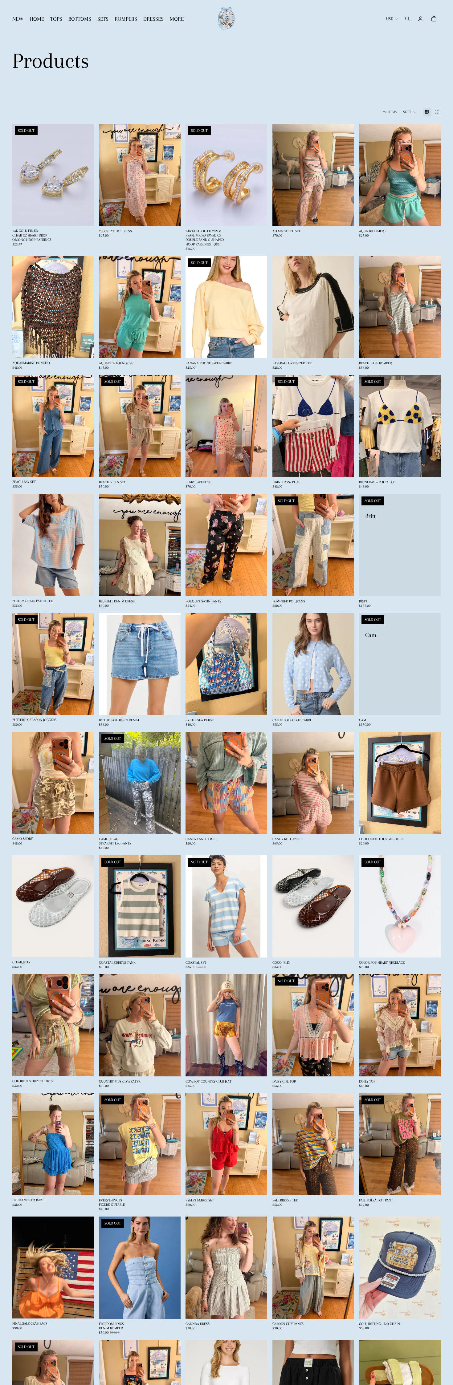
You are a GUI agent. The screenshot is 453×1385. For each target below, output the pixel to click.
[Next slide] (85, 174)
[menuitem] (177, 18)
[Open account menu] (420, 19)
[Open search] (407, 19)
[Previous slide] (21, 174)
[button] (410, 112)
